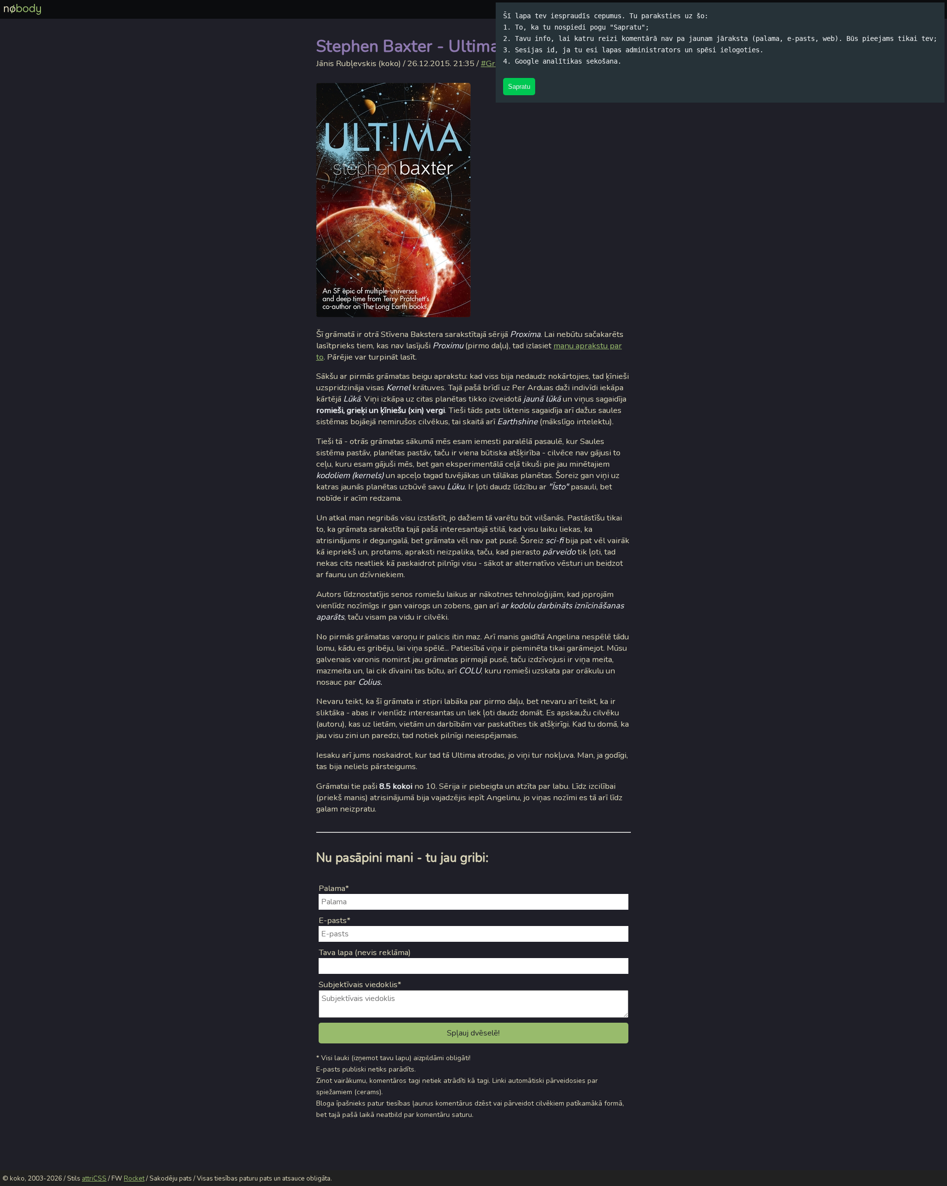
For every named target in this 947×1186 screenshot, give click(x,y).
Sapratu (519, 86)
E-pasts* (335, 920)
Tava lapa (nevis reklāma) (365, 952)
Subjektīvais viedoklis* (360, 984)
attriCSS (94, 1178)
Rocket (134, 1178)
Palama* (334, 888)
